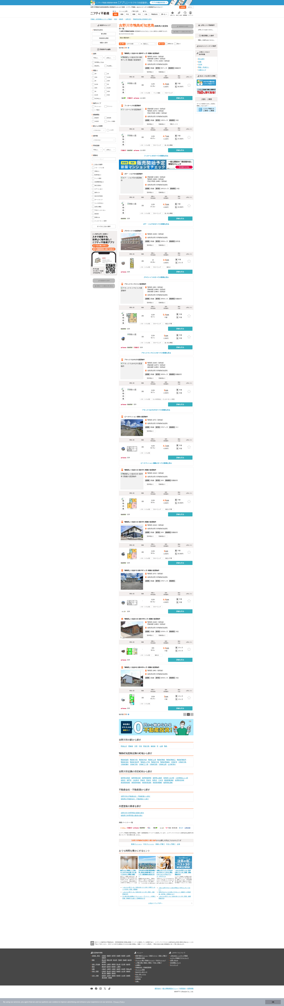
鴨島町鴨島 (161, 760)
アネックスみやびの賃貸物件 (134, 359)
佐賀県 (109, 976)
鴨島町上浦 (152, 760)
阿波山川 (124, 746)
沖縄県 (110, 978)
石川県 (123, 964)
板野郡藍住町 (136, 778)
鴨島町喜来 (125, 762)
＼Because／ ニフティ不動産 (179, 956)
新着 (199, 62)
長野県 (114, 964)
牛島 (140, 746)
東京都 (104, 960)
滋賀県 (118, 969)
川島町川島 (182, 762)
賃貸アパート (153, 956)
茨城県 (125, 960)
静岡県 (114, 967)
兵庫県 (109, 969)
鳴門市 (129, 780)
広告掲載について (175, 963)
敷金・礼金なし (203, 67)
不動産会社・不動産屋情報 (143, 967)
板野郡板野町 (146, 778)
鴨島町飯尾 (125, 760)
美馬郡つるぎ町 (168, 778)
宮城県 (118, 956)
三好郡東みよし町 (182, 778)
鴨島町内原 (143, 760)
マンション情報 (140, 970)
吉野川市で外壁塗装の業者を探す (132, 813)
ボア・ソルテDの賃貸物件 (133, 174)
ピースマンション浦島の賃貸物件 (136, 416)
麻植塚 (153, 746)
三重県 (118, 967)
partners (45, 1002)
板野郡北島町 (125, 778)
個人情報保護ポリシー (170, 988)
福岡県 (104, 976)
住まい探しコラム (140, 974)
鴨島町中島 (155, 762)
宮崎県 (128, 976)
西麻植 (130, 746)
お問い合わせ (174, 960)
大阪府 (104, 969)
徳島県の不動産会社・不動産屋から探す (135, 799)
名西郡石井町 (179, 780)
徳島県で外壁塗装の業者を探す (132, 815)
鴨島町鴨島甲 (181, 760)
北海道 (104, 956)
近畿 (93, 969)
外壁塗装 (138, 979)
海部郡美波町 (146, 782)
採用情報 (190, 988)
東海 (93, 967)
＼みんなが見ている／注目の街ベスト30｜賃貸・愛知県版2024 (183, 872)
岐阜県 (109, 967)
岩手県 (114, 956)
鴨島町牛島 (134, 760)
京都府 (114, 969)
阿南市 (142, 780)
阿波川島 (146, 746)
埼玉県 (115, 960)
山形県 (128, 956)
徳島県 (128, 971)
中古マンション (148, 844)
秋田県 (123, 956)
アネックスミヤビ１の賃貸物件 (135, 284)
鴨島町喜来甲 (134, 762)
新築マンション (136, 844)
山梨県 (109, 964)
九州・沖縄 (95, 976)
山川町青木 (172, 764)
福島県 (104, 958)
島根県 (118, 971)
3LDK (200, 64)
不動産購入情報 (140, 958)
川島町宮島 (153, 764)
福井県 (128, 964)
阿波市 (148, 780)
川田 (135, 746)
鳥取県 (114, 971)
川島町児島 (134, 764)
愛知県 (104, 967)
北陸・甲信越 (96, 964)
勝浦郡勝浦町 (169, 780)
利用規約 (182, 988)
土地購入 (138, 965)
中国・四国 (95, 971)
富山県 (118, 964)
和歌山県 (129, 969)
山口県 (123, 971)
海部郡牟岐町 (136, 782)
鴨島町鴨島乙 (171, 760)
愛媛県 (109, 973)
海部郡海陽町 (157, 782)
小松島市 (136, 780)
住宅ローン (138, 977)
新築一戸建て (160, 844)
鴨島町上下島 (145, 762)
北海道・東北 (96, 956)
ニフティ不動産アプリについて (179, 958)
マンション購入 (140, 960)
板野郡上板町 (157, 778)
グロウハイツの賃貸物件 (133, 231)
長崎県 (114, 976)
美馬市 (154, 780)
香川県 (104, 973)
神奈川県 (109, 960)
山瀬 (161, 746)
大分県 (123, 976)
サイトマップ (174, 965)
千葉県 (120, 960)
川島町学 (174, 762)
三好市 (160, 780)
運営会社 (158, 988)
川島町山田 (163, 764)
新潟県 (104, 964)
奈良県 (123, 969)
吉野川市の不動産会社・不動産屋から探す (135, 796)
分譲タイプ (202, 70)
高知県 (114, 973)
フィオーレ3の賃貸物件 (132, 105)
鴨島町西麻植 (165, 762)
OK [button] (273, 1002)
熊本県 (118, 976)
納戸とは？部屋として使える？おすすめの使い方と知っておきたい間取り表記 (128, 872)
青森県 (109, 956)
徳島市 (123, 780)
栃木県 (130, 960)
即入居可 (201, 59)
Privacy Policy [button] (119, 1002)
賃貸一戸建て (163, 956)
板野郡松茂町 (168, 782)
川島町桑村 (125, 764)
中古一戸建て (171, 844)
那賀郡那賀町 (125, 782)
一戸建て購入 (139, 963)
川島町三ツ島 (143, 764)
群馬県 (104, 962)
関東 (93, 960)
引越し (137, 981)
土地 (178, 844)
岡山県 (109, 971)
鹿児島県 (104, 978)
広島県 (104, 971)
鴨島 (165, 746)
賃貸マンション (143, 956)
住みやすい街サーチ (141, 972)
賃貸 (136, 956)
